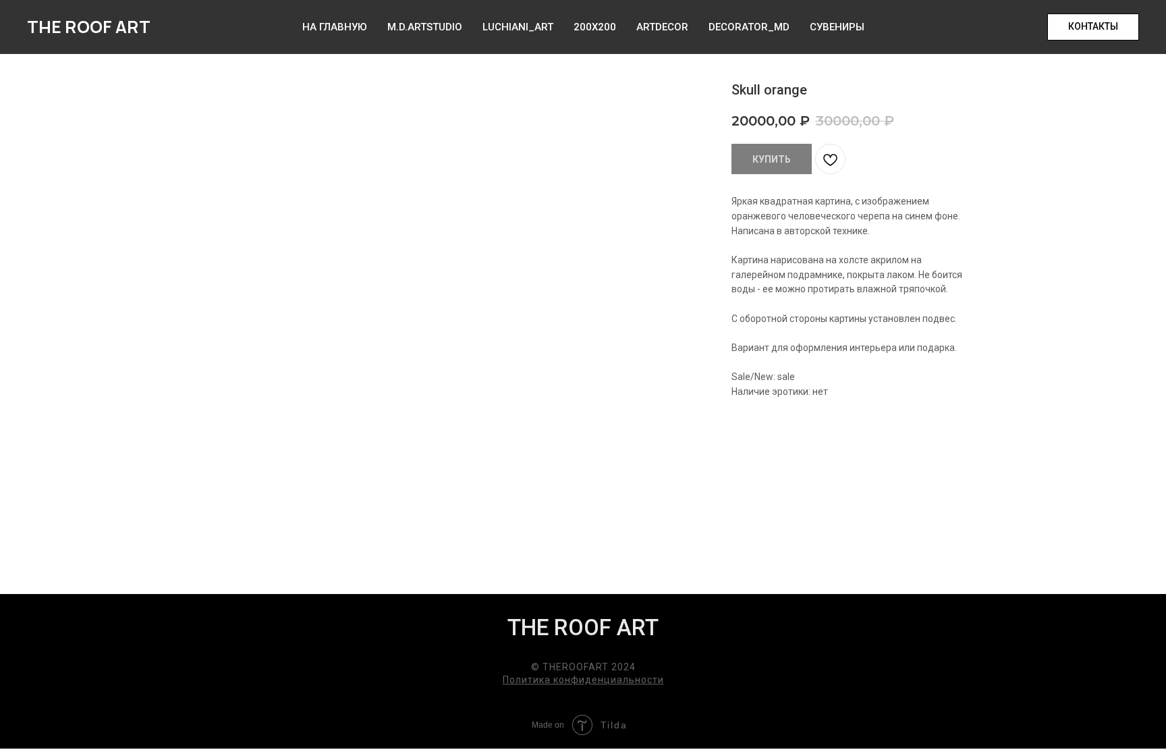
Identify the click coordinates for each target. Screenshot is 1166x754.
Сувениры (837, 27)
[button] (1093, 27)
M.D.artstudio (424, 27)
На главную (334, 27)
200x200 (595, 27)
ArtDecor (662, 27)
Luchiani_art (517, 27)
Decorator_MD (749, 27)
